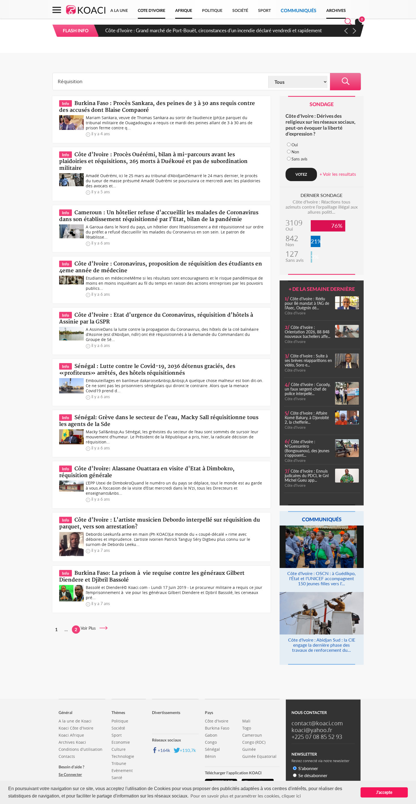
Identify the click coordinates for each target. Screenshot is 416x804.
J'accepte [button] (384, 792)
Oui (294, 144)
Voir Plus (90, 628)
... (66, 629)
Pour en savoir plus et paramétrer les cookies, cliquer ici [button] (245, 795)
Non (295, 151)
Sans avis (299, 158)
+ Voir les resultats (337, 174)
